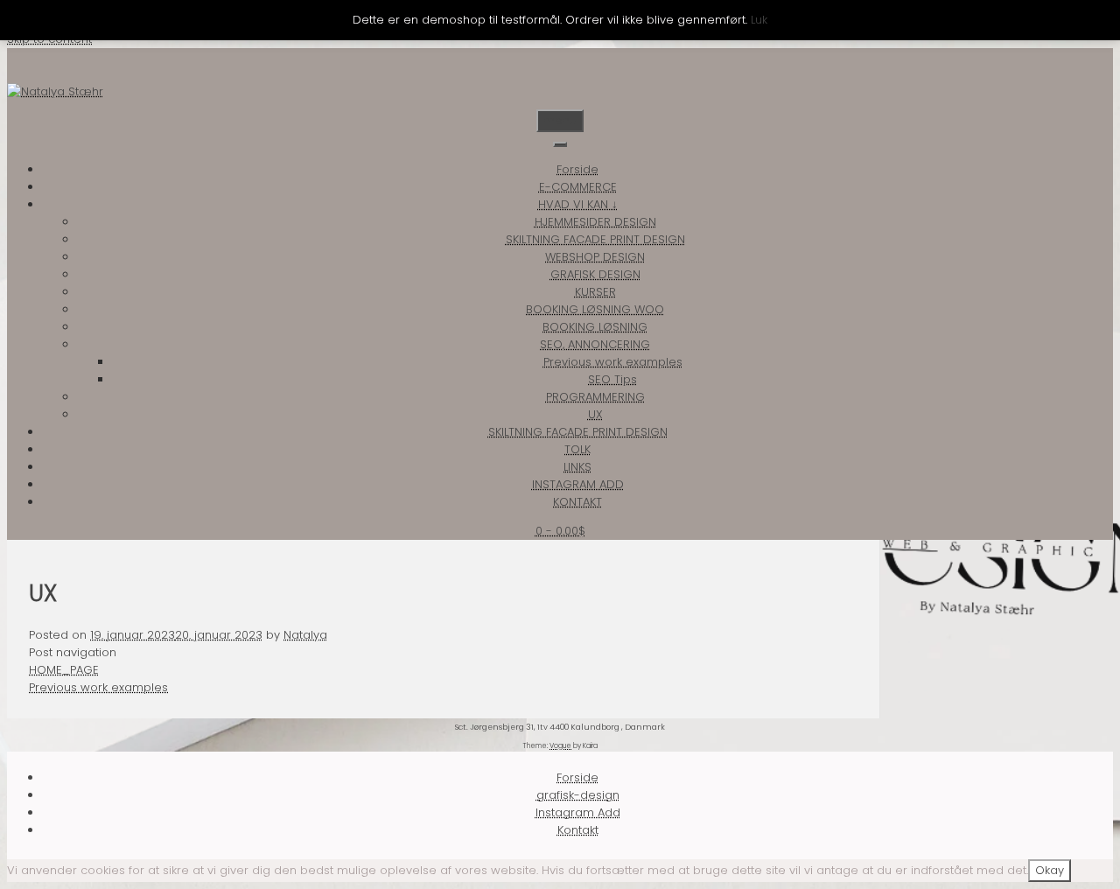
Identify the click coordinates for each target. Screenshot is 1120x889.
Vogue (560, 746)
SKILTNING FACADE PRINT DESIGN (595, 239)
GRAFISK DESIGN (595, 274)
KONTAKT (577, 502)
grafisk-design (578, 795)
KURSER (595, 292)
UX (595, 414)
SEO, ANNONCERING (595, 344)
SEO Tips (612, 379)
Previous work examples (612, 362)
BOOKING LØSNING (595, 326)
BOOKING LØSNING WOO (595, 309)
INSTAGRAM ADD (578, 484)
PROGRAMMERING (595, 396)
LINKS (578, 466)
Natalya (305, 634)
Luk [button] (759, 19)
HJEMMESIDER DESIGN (595, 222)
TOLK (577, 449)
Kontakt (577, 830)
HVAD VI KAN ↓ (578, 204)
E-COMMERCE (578, 186)
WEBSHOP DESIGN (595, 256)
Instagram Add (578, 812)
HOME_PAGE (64, 670)
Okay (1049, 870)
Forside (577, 169)
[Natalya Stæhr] (55, 91)
